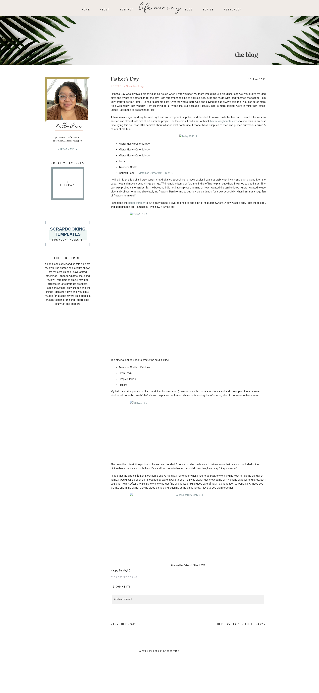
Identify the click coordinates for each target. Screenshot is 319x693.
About (105, 9)
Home (86, 9)
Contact (127, 9)
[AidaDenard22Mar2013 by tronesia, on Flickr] (188, 528)
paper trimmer (136, 202)
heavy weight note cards (224, 121)
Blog (189, 9)
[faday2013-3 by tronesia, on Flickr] (188, 430)
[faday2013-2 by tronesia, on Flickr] (188, 283)
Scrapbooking (135, 86)
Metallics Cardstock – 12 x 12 (155, 173)
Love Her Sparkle (126, 624)
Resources (232, 9)
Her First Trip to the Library (240, 624)
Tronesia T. (173, 651)
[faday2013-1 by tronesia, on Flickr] (188, 136)
